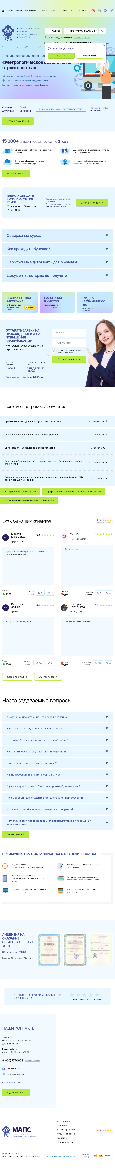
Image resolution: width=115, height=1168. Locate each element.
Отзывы (43, 11)
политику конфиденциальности (70, 351)
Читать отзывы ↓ (16, 173)
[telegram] (111, 10)
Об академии (15, 11)
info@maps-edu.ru (12, 1082)
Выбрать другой (82, 38)
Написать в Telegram (15, 1074)
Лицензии (30, 11)
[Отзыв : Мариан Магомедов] (7, 593)
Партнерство (66, 11)
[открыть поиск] (102, 31)
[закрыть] (104, 45)
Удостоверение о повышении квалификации (27, 85)
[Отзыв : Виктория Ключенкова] (65, 664)
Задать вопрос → (16, 1092)
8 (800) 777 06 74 (12, 1060)
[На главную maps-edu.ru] (20, 33)
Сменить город (89, 56)
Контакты (81, 11)
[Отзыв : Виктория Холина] (7, 663)
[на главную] (3, 11)
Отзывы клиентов (66, 1134)
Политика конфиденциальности (60, 1156)
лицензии (99, 161)
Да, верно (61, 56)
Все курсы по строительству (20, 491)
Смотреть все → (48, 677)
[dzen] (99, 10)
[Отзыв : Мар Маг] (65, 594)
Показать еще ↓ (15, 834)
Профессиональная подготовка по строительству (73, 491)
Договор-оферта (65, 1142)
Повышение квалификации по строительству (29, 500)
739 (40, 663)
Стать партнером (66, 1129)
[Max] (105, 10)
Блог (53, 11)
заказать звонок (32, 1060)
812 (99, 663)
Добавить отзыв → (17, 677)
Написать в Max (13, 1069)
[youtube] (93, 10)
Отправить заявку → (18, 121)
